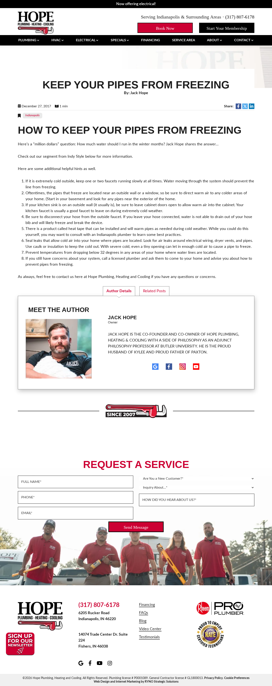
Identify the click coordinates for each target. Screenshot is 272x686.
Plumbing (27, 40)
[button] (165, 28)
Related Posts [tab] (154, 291)
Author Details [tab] (119, 291)
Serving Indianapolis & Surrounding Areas (181, 17)
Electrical (85, 40)
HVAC (56, 40)
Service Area (183, 40)
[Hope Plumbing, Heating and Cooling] (36, 22)
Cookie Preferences (236, 678)
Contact (242, 40)
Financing (150, 40)
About (213, 40)
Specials (118, 40)
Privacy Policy (213, 678)
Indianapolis (32, 115)
